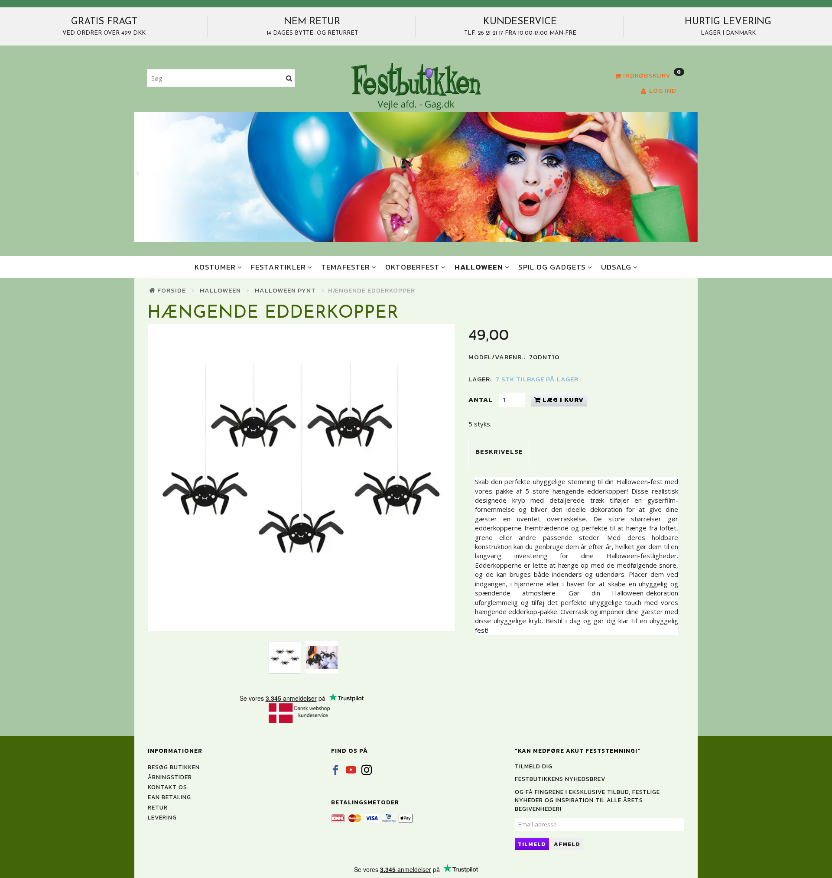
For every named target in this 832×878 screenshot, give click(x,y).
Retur (158, 807)
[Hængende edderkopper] (301, 477)
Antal (481, 399)
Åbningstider (170, 777)
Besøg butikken (174, 767)
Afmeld (567, 844)
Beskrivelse (499, 451)
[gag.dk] (416, 86)
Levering (162, 817)
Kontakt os (167, 787)
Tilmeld (532, 844)
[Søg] (289, 78)
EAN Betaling (169, 797)
